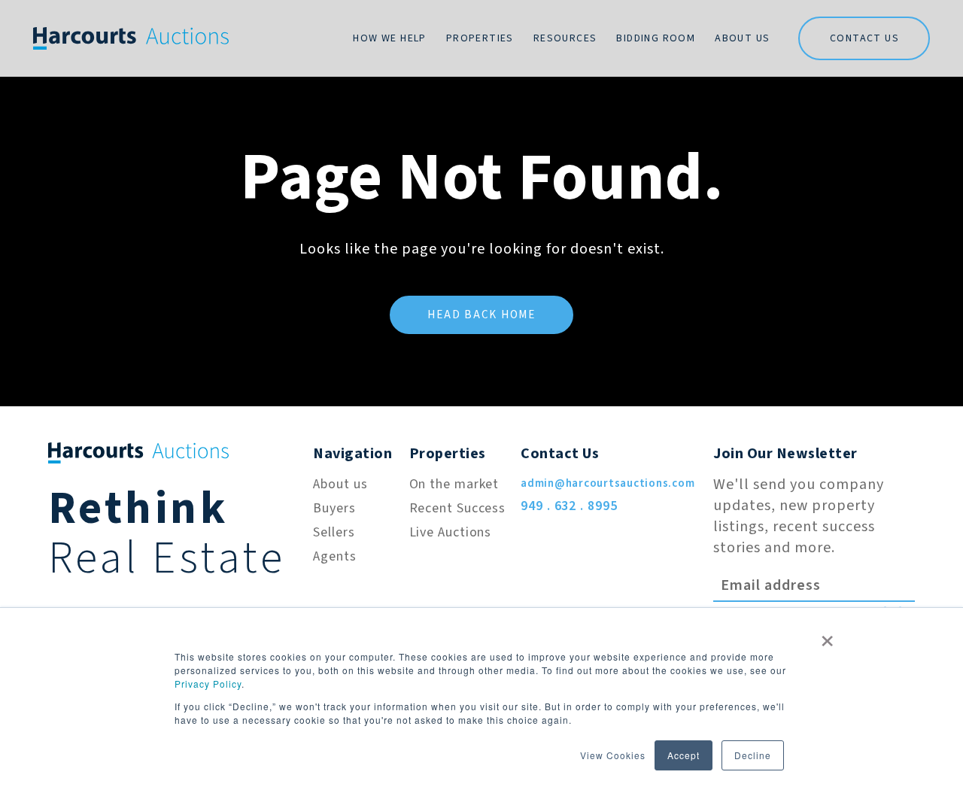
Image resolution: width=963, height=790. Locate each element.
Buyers (334, 508)
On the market (454, 484)
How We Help (389, 38)
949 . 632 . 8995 (569, 506)
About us (340, 484)
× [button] (828, 636)
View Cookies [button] (613, 755)
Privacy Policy (208, 683)
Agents (334, 556)
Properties (480, 38)
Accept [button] (683, 755)
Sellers (333, 532)
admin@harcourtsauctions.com (607, 483)
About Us (742, 38)
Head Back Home (481, 315)
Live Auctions (450, 532)
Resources (565, 38)
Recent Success (457, 508)
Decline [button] (752, 755)
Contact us (864, 38)
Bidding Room (655, 38)
